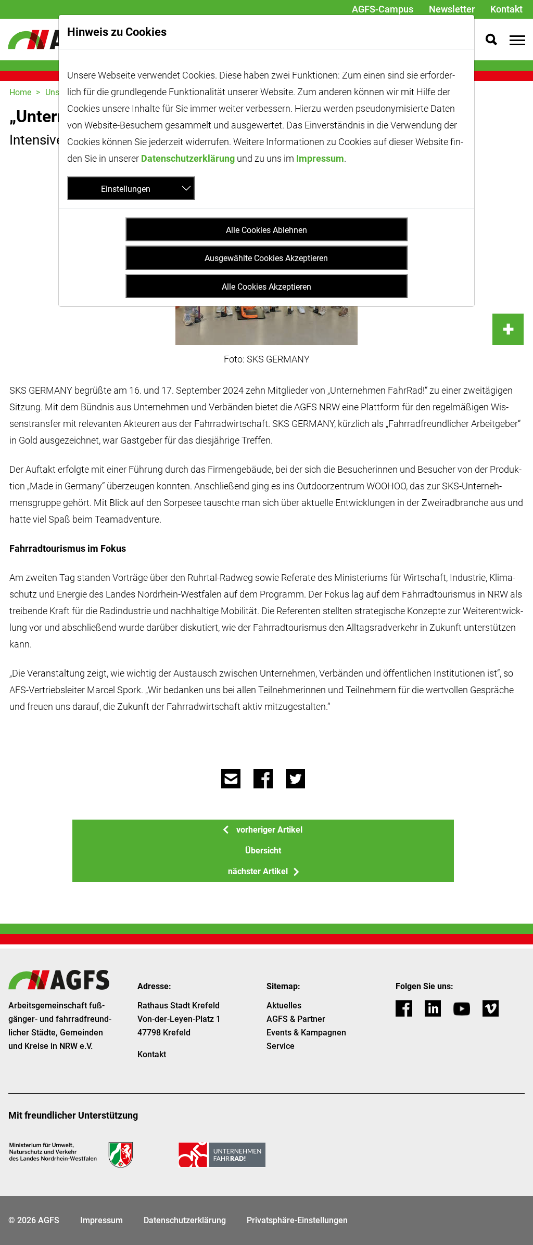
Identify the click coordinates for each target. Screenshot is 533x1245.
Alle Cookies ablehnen (266, 230)
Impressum (320, 158)
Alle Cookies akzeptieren (266, 287)
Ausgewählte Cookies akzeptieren (266, 258)
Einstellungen (125, 189)
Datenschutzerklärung (188, 158)
